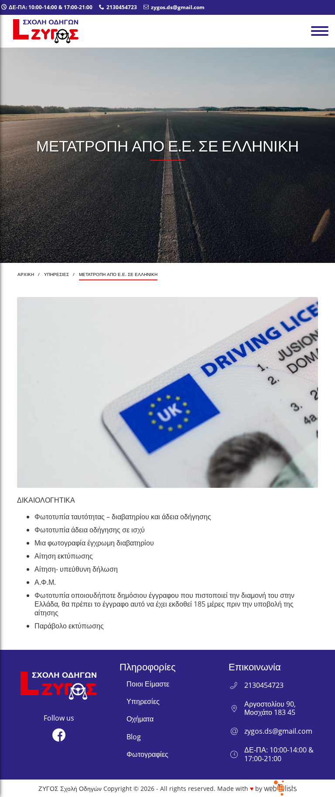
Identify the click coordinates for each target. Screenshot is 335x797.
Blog (133, 737)
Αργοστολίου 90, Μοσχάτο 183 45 (270, 708)
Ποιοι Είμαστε (147, 684)
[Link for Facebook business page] (59, 735)
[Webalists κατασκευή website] (280, 788)
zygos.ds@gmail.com (278, 731)
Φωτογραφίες (147, 754)
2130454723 (264, 685)
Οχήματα (140, 719)
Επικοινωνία (255, 666)
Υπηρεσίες (143, 701)
